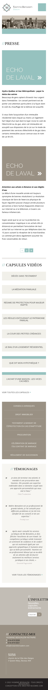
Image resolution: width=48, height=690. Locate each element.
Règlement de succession (24, 455)
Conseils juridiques (24, 406)
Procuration (24, 435)
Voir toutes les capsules (16, 392)
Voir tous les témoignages (27, 574)
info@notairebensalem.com (17, 646)
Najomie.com (36, 686)
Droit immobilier (24, 414)
